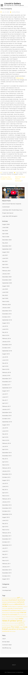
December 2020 (7, 276)
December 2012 (7, 505)
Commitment (6, 206)
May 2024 (5, 242)
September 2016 (7, 421)
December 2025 (7, 239)
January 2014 (6, 471)
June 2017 (5, 397)
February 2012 (6, 532)
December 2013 (7, 474)
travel (5, 629)
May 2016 (5, 434)
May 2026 (5, 230)
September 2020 (7, 283)
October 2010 (6, 576)
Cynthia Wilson (16, 12)
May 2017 (5, 400)
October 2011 (6, 542)
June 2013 (5, 486)
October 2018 (6, 347)
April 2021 (5, 264)
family (10, 606)
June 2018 (5, 360)
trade (25, 627)
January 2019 (6, 341)
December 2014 (7, 452)
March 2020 (5, 301)
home (11, 612)
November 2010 (6, 572)
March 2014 (5, 464)
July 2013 (5, 483)
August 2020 (6, 286)
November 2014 (6, 455)
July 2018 (5, 357)
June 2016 (5, 431)
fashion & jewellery (17, 606)
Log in (4, 638)
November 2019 (6, 313)
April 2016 (5, 437)
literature (13, 616)
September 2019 (7, 320)
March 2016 (5, 440)
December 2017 (7, 378)
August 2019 (6, 323)
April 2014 (5, 461)
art (18, 598)
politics (21, 623)
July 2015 (5, 446)
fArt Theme (8, 672)
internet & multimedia (10, 614)
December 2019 (7, 310)
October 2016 (6, 418)
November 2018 (6, 344)
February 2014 (6, 468)
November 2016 (6, 415)
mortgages (15, 174)
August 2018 (6, 353)
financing (3, 174)
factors (24, 172)
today (21, 627)
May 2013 (5, 489)
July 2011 (5, 548)
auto (21, 598)
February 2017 (6, 406)
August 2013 (6, 480)
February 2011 (6, 563)
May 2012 (5, 523)
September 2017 (7, 387)
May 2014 (5, 458)
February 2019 (6, 338)
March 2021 (5, 267)
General (11, 172)
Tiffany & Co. (20, 78)
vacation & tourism (16, 629)
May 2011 (5, 554)
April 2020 (5, 298)
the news (15, 627)
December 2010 (7, 569)
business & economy (17, 600)
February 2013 (6, 498)
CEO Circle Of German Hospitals (11, 203)
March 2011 (5, 560)
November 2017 (6, 381)
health (19, 610)
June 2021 (5, 258)
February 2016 (6, 443)
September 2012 (7, 514)
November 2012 (6, 508)
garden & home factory (15, 608)
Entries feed (5, 641)
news (21, 618)
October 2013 (6, 477)
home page (16, 612)
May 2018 (5, 363)
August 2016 (6, 424)
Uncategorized (6, 590)
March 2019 (5, 335)
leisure (4, 616)
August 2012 (6, 517)
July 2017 (5, 394)
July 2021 (5, 255)
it (18, 614)
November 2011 (6, 539)
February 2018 (6, 372)
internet (23, 612)
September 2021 (7, 249)
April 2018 (5, 366)
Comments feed (6, 644)
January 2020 (6, 307)
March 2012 (5, 529)
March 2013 (5, 495)
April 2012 (5, 526)
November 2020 (6, 279)
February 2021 (6, 270)
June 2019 (5, 329)
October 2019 (6, 316)
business (5, 600)
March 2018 (5, 369)
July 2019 (5, 326)
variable (20, 174)
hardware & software (9, 610)
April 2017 (5, 403)
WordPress (20, 672)
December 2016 (7, 412)
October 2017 (6, 384)
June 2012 (5, 520)
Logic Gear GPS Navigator (9, 216)
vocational (5, 631)
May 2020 (5, 295)
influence (8, 174)
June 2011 (5, 551)
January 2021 (6, 273)
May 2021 (5, 261)
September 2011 (7, 545)
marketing (19, 616)
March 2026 (5, 236)
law (20, 614)
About (14, 664)
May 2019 (5, 332)
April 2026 (5, 233)
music (16, 618)
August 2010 (6, 579)
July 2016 (5, 427)
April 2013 (5, 492)
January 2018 (6, 375)
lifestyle (8, 616)
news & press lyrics (12, 621)
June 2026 (5, 227)
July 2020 (5, 289)
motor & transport (10, 618)
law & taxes (24, 614)
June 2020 (5, 292)
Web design (13, 631)
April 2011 (5, 557)
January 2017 (6, 409)
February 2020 (6, 304)
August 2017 (6, 390)
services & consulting (13, 625)
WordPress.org (6, 647)
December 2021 (7, 246)
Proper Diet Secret (7, 213)
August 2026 (6, 224)
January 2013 (6, 501)
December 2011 (7, 535)
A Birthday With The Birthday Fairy (12, 210)
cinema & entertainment (9, 602)
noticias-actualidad (13, 623)
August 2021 (6, 252)
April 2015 (5, 449)
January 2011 (6, 566)
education (11, 604)
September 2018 (7, 350)
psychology (5, 625)
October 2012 (6, 511)
